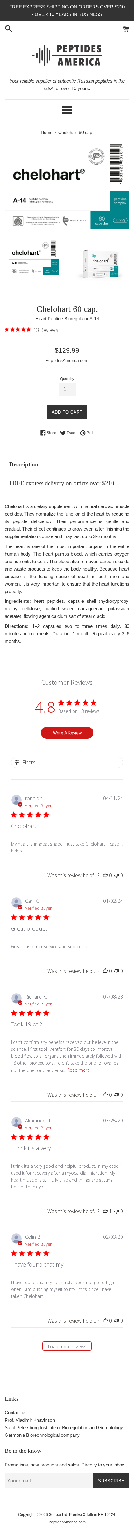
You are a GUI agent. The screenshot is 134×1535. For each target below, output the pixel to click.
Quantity (67, 379)
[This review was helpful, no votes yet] (105, 875)
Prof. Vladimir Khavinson (30, 1420)
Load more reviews (67, 1346)
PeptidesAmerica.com (67, 1522)
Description (23, 464)
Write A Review (67, 733)
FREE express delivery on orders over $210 (61, 483)
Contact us (16, 1412)
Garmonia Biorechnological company (42, 1435)
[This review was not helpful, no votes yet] (116, 875)
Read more (78, 1070)
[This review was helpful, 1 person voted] (105, 1211)
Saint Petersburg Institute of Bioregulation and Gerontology (64, 1427)
